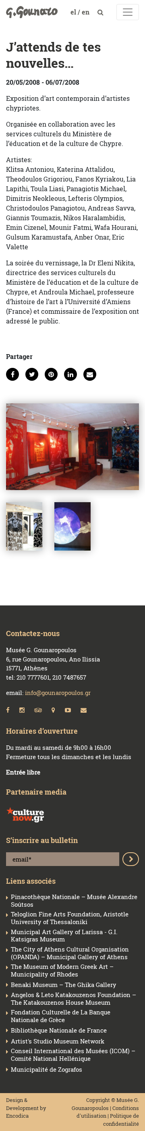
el (74, 12)
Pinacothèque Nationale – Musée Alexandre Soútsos (74, 900)
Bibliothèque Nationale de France (59, 1030)
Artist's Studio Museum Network (57, 1041)
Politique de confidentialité (121, 1119)
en (86, 12)
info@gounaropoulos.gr (58, 693)
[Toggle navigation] (127, 12)
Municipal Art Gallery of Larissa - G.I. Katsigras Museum (64, 935)
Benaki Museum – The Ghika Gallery (63, 985)
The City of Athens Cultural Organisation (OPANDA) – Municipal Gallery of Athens (70, 953)
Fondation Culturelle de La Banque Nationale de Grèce (60, 1016)
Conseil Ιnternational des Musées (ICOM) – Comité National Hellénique (73, 1054)
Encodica (17, 1115)
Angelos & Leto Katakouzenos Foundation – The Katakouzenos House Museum (73, 998)
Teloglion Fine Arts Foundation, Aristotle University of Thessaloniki (69, 918)
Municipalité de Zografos (46, 1069)
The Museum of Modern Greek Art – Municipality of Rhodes (62, 970)
